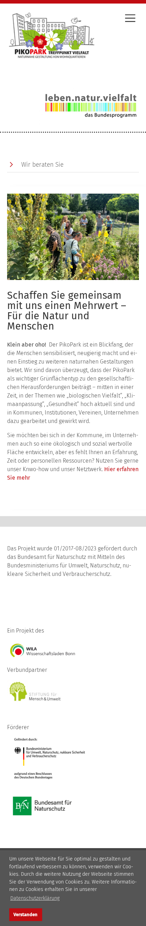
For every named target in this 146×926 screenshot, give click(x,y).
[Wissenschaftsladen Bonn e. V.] (42, 650)
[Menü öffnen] (130, 19)
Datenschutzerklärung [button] (35, 898)
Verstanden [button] (25, 914)
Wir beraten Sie (42, 164)
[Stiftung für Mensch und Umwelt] (35, 691)
